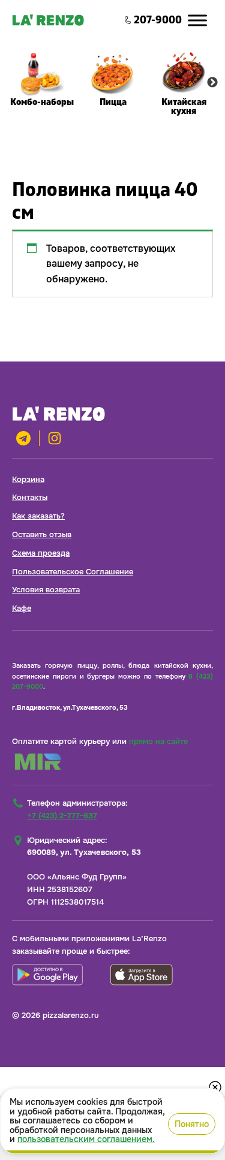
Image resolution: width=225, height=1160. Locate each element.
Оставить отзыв (41, 534)
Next (212, 83)
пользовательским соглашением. (86, 1139)
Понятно (192, 1124)
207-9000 (158, 20)
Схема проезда (41, 553)
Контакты (29, 497)
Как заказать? (38, 516)
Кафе (21, 608)
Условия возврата (46, 589)
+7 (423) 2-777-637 (62, 816)
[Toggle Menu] (197, 20)
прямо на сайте (158, 741)
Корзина (28, 479)
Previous (13, 83)
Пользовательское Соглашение (72, 572)
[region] (112, 1121)
